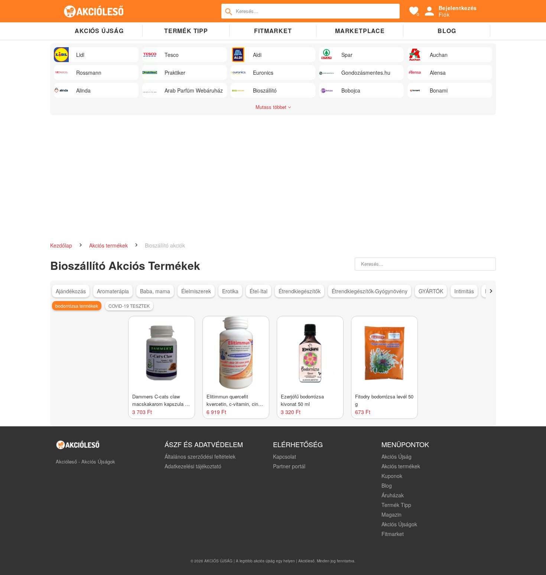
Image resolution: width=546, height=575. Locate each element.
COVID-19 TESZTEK (129, 306)
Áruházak (392, 495)
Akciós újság (99, 30)
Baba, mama (155, 291)
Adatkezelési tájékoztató (193, 466)
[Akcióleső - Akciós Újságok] (94, 11)
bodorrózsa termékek (76, 306)
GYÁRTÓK (431, 291)
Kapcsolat (284, 456)
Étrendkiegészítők (300, 291)
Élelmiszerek (196, 291)
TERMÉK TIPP (186, 30)
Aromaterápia (113, 291)
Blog (447, 30)
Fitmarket (273, 30)
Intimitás (464, 291)
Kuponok (391, 475)
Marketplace (360, 30)
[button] (491, 291)
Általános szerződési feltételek (200, 456)
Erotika (230, 291)
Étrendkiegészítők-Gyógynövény (369, 291)
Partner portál (289, 466)
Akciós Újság (396, 456)
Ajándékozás (71, 291)
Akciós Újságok (399, 524)
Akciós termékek (109, 245)
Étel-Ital (258, 291)
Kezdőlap (62, 245)
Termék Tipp (396, 504)
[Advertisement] (273, 175)
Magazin (391, 514)
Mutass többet (272, 106)
